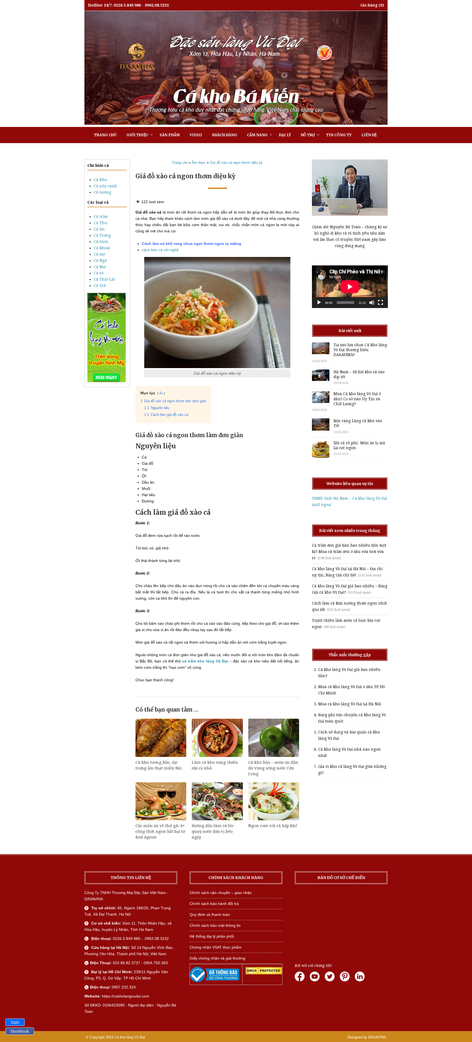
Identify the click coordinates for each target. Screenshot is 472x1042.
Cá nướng (102, 192)
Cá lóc (99, 229)
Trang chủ (105, 135)
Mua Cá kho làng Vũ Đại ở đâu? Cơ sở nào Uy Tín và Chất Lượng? (357, 399)
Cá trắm (101, 216)
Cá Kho (100, 179)
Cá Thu (100, 223)
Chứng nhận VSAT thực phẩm (215, 947)
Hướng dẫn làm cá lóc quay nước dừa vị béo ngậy (213, 831)
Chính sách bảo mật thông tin (215, 925)
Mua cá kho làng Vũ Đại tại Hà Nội (349, 704)
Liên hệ (369, 135)
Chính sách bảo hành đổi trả (214, 903)
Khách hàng (224, 135)
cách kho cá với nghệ (160, 250)
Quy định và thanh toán (210, 914)
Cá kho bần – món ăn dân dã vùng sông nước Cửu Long (273, 768)
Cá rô (99, 273)
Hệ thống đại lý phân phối (212, 936)
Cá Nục (100, 267)
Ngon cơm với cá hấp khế (272, 825)
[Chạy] (319, 302)
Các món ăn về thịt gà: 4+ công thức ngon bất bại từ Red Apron (160, 831)
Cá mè (99, 254)
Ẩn (161, 393)
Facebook (20, 1031)
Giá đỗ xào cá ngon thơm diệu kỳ (236, 163)
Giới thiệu (137, 135)
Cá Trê (100, 285)
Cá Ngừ (100, 260)
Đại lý (285, 135)
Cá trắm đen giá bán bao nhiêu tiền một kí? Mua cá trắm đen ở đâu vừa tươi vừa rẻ (349, 551)
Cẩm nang (257, 135)
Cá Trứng (102, 235)
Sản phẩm (170, 135)
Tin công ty (339, 135)
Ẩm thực (199, 163)
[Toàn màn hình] (380, 302)
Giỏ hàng (368, 5)
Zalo (15, 1022)
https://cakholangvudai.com (125, 996)
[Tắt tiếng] (371, 302)
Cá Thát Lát (104, 279)
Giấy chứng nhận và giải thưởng (217, 958)
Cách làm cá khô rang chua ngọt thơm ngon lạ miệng (191, 243)
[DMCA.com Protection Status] (263, 973)
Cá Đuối (101, 241)
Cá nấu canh (105, 186)
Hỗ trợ (308, 135)
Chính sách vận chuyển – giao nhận (221, 892)
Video (196, 135)
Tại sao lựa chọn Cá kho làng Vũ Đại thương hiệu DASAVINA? (360, 350)
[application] (350, 286)
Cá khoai (102, 248)
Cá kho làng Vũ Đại (129, 1037)
